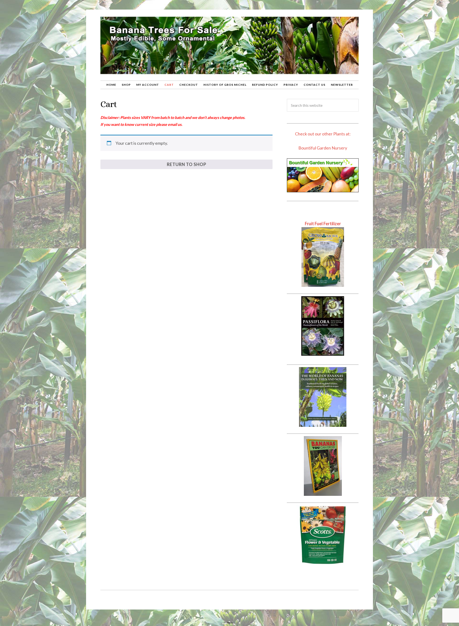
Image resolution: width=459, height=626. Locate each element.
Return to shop (186, 164)
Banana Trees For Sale (229, 45)
